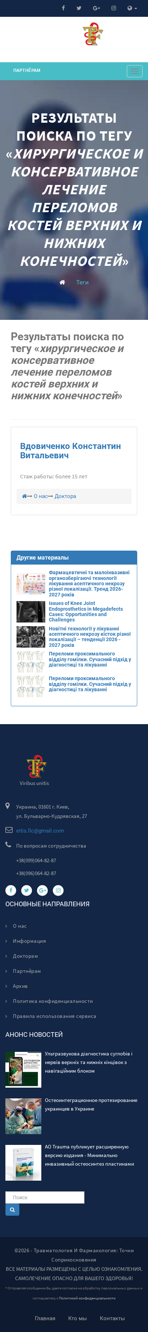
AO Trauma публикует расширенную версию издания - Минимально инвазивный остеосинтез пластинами (89, 1155)
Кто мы (77, 1318)
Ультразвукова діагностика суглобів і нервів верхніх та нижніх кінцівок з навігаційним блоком (89, 1062)
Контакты (112, 1318)
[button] (132, 8)
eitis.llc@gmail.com (40, 831)
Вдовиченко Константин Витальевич (70, 450)
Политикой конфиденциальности (87, 1298)
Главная (45, 1318)
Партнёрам (26, 70)
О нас (19, 925)
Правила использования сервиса (54, 1016)
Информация (29, 940)
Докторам (25, 955)
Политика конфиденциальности (52, 1000)
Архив (20, 985)
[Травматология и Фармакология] (62, 282)
